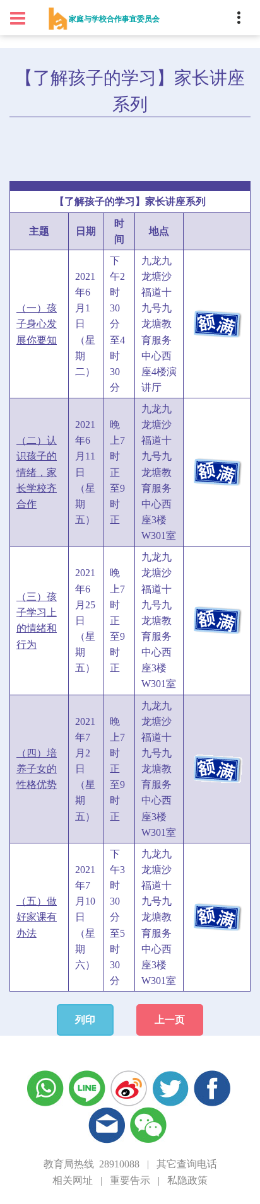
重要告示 (130, 1180)
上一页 (170, 1019)
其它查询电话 (187, 1164)
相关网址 (72, 1180)
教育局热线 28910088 (91, 1164)
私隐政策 (187, 1180)
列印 (85, 1019)
